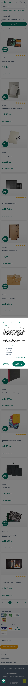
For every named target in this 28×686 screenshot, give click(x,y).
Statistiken (9, 352)
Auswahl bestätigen (6, 364)
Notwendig (9, 348)
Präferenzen (9, 350)
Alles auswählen (18, 364)
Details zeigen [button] (20, 357)
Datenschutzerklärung (8, 345)
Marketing (8, 354)
